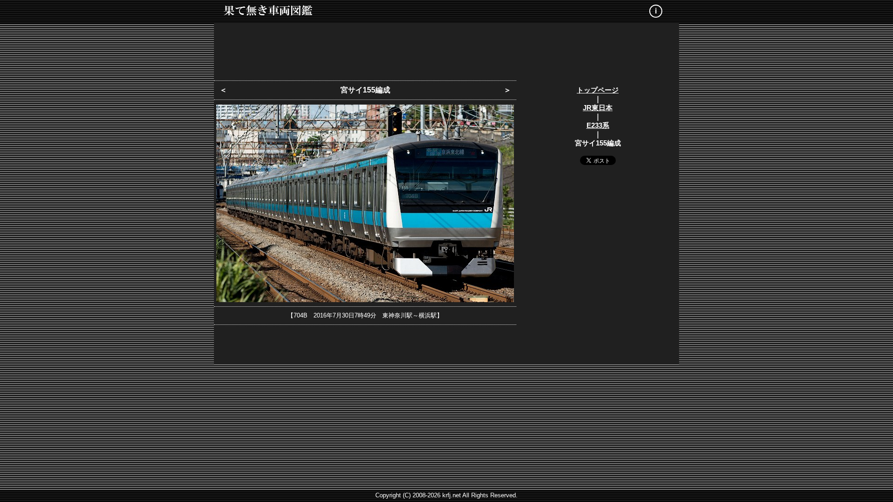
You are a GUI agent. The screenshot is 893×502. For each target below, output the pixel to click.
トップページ (598, 90)
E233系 (597, 125)
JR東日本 (598, 108)
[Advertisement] (446, 49)
